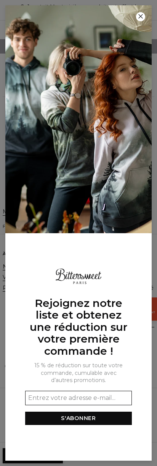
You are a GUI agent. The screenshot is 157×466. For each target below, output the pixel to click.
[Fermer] (140, 16)
